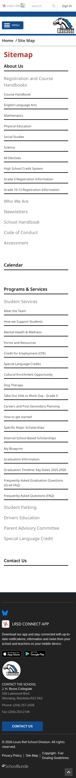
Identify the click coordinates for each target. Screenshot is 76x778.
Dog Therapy (13, 385)
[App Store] (11, 654)
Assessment (16, 243)
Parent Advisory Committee (31, 528)
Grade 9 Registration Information (28, 179)
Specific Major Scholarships (24, 427)
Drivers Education (22, 517)
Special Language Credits (22, 364)
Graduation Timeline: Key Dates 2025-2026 (35, 470)
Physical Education (17, 126)
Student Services (20, 301)
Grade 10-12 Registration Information (31, 190)
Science (9, 147)
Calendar (13, 265)
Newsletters (16, 211)
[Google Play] (35, 654)
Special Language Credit (28, 538)
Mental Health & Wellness (23, 332)
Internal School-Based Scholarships (30, 438)
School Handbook (22, 222)
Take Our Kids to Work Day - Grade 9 (31, 396)
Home (7, 41)
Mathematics (13, 115)
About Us (13, 66)
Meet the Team (15, 311)
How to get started (18, 417)
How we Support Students (23, 321)
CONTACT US (22, 726)
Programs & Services (25, 289)
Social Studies (14, 137)
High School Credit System (23, 168)
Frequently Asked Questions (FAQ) (29, 496)
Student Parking (20, 507)
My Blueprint (13, 448)
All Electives (12, 158)
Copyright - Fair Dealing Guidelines (55, 756)
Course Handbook (17, 94)
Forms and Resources (20, 343)
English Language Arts (20, 105)
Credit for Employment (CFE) (25, 353)
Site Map (32, 755)
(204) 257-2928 (23, 705)
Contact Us (15, 560)
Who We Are (16, 201)
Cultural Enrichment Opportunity (28, 374)
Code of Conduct (21, 232)
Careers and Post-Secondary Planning (32, 406)
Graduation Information (22, 459)
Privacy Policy (12, 755)
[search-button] (54, 6)
